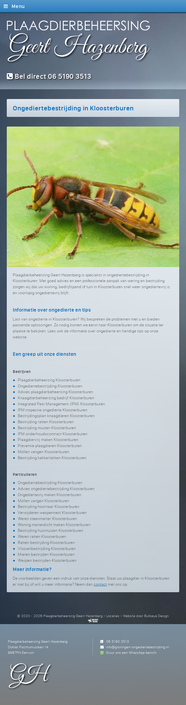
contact (100, 584)
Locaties (112, 615)
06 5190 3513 (117, 641)
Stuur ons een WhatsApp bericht (131, 652)
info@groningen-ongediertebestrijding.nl (137, 647)
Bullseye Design (156, 615)
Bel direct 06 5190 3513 (52, 76)
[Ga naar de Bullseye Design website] (93, 620)
